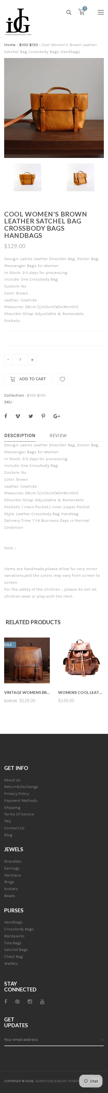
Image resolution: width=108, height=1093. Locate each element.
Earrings (12, 868)
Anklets (11, 889)
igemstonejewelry (51, 1081)
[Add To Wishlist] (62, 379)
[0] (81, 13)
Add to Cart (32, 379)
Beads (9, 895)
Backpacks (14, 936)
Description (19, 435)
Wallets (11, 963)
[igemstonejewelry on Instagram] (30, 1002)
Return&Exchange (21, 786)
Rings (9, 882)
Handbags (13, 922)
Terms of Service (19, 814)
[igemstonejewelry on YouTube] (42, 1002)
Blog (8, 835)
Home (10, 44)
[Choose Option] (81, 670)
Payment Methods (20, 800)
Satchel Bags (16, 949)
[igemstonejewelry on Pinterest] (17, 1002)
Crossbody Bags (19, 929)
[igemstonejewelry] (18, 22)
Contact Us (14, 828)
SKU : (9, 401)
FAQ (7, 821)
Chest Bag (13, 956)
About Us (12, 780)
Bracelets (13, 861)
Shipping (12, 807)
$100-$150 (28, 44)
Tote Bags (13, 943)
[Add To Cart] (27, 670)
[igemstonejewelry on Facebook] (5, 1002)
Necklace (12, 875)
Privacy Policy (16, 793)
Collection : (15, 395)
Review (58, 435)
